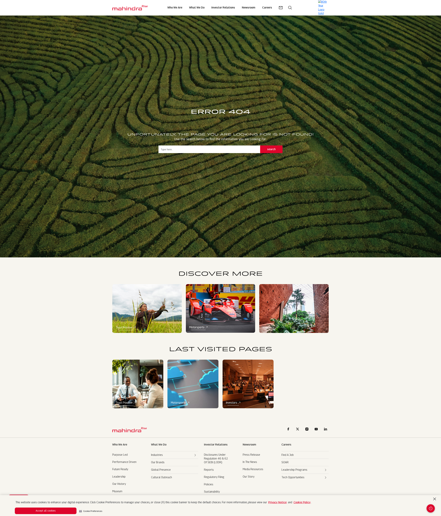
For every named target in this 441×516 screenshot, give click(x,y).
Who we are (119, 444)
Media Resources (253, 469)
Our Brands (158, 462)
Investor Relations (223, 7)
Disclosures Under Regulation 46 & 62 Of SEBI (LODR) (216, 458)
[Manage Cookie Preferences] (431, 508)
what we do (158, 444)
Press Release (251, 454)
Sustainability (212, 491)
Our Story (248, 476)
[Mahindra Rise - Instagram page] (307, 429)
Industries (157, 455)
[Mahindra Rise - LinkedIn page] (326, 429)
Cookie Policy (302, 502)
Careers (286, 444)
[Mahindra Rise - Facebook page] (288, 429)
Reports (209, 469)
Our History (119, 483)
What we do (196, 7)
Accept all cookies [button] (46, 510)
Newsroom (249, 444)
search (271, 149)
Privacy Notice (277, 502)
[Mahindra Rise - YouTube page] (316, 429)
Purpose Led (120, 454)
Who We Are (174, 7)
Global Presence (161, 469)
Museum (117, 491)
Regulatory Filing (214, 477)
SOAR (285, 462)
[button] (90, 510)
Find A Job (287, 455)
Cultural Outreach (161, 477)
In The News (250, 462)
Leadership (119, 476)
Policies (208, 484)
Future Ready (120, 469)
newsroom (248, 7)
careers (267, 7)
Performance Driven (124, 462)
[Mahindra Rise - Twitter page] (298, 429)
